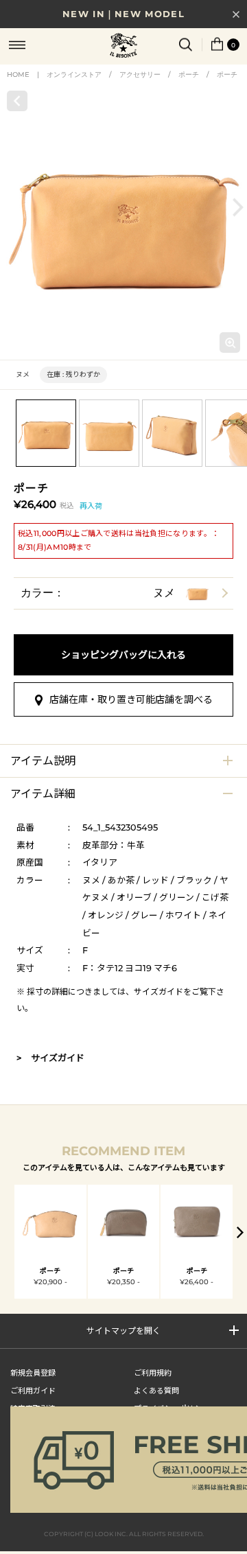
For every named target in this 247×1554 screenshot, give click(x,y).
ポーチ (188, 74)
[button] (238, 207)
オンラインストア (74, 74)
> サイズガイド (50, 1057)
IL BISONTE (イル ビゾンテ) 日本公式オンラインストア (123, 46)
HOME (18, 74)
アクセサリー (140, 74)
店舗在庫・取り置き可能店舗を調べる (131, 699)
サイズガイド (158, 991)
